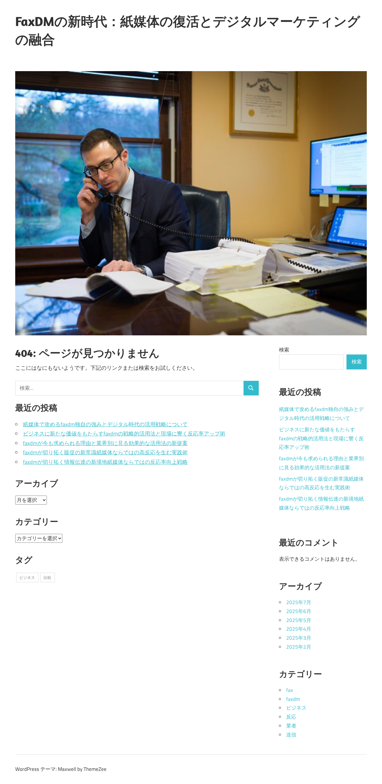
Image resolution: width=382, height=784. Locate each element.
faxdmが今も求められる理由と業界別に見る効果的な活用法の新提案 (105, 443)
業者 (291, 726)
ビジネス (27, 577)
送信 (291, 735)
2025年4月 (298, 629)
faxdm (293, 699)
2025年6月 (298, 611)
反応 (291, 717)
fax (289, 690)
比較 (47, 577)
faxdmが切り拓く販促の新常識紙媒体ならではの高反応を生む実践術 (105, 452)
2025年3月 (298, 638)
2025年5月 (298, 620)
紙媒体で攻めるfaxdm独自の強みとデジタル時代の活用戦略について (105, 424)
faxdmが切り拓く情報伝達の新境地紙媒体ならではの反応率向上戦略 (105, 462)
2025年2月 (298, 647)
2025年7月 (298, 602)
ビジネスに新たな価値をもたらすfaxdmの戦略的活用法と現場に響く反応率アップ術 (124, 434)
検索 (284, 350)
